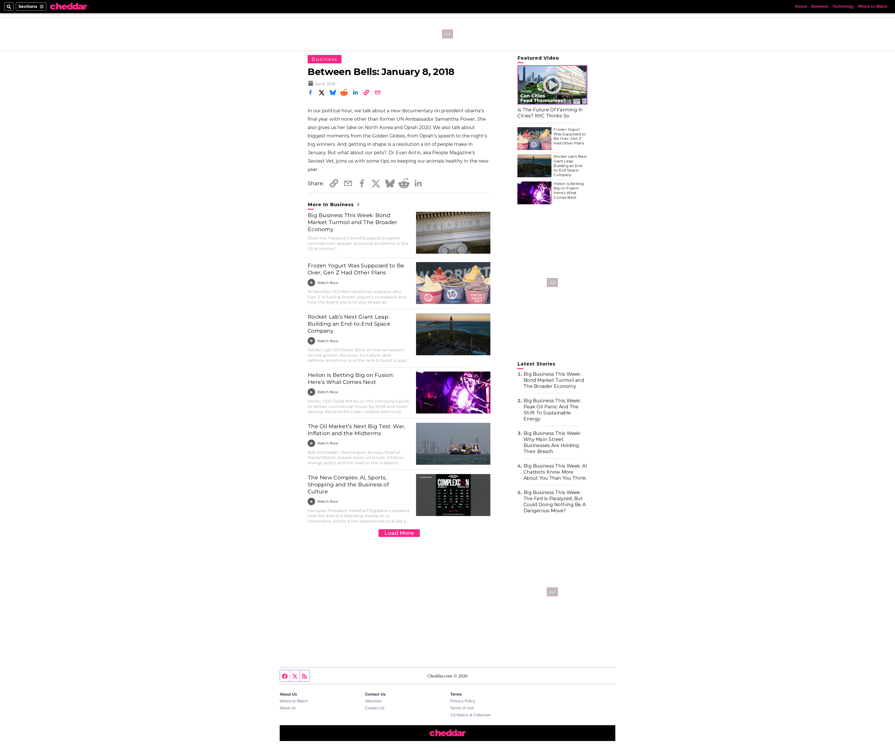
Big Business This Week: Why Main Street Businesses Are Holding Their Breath (552, 442)
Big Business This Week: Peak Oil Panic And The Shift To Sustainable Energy (552, 410)
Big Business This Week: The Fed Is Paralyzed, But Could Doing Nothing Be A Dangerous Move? (554, 501)
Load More (399, 533)
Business (819, 6)
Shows (801, 6)
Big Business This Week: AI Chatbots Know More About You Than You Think (555, 472)
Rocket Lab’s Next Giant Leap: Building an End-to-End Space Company (349, 324)
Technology (843, 6)
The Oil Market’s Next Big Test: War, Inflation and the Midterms (356, 430)
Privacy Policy (462, 701)
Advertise (373, 701)
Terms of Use (462, 708)
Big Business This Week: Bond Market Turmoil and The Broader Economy (352, 222)
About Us (288, 708)
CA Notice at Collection (470, 715)
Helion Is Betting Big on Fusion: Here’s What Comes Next (351, 378)
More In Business (331, 204)
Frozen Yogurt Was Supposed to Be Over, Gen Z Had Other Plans (356, 269)
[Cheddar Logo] (68, 6)
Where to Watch (872, 6)
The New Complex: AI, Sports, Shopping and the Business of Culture (348, 484)
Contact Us (375, 708)
